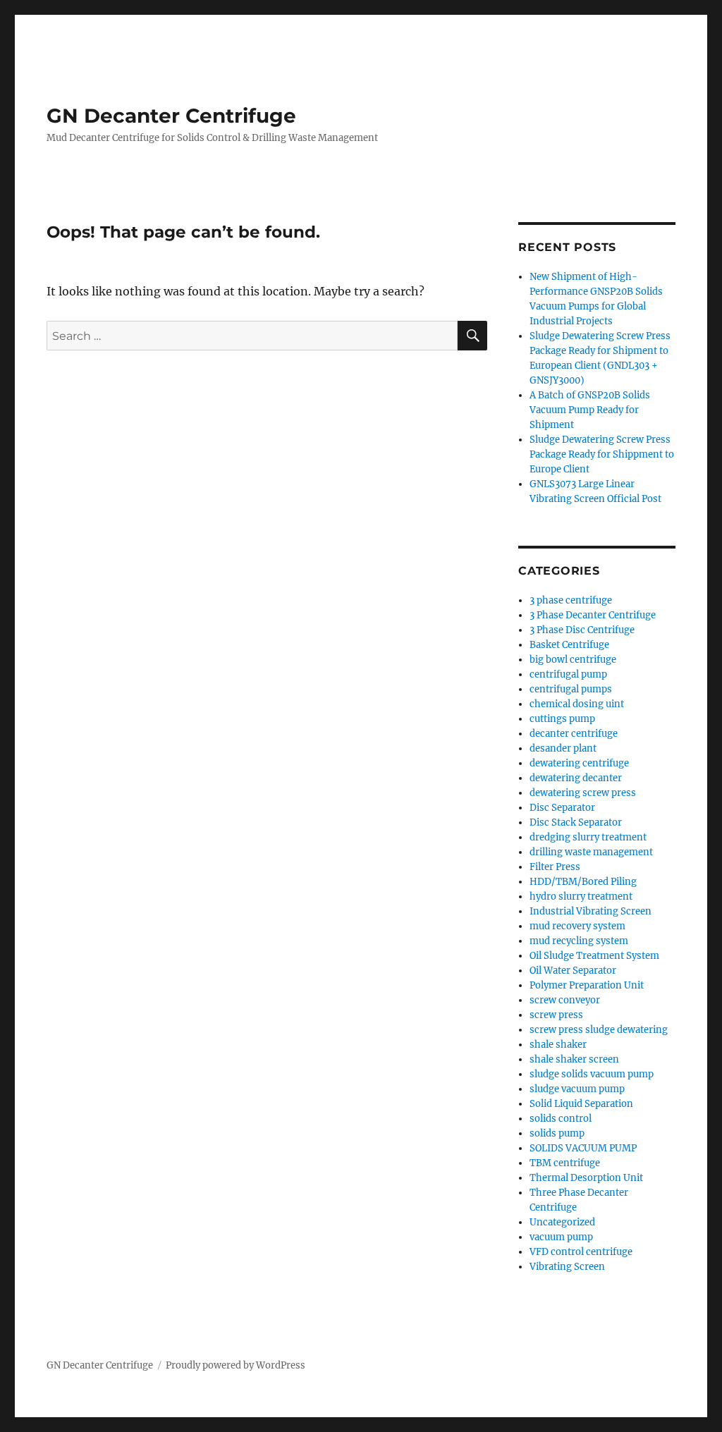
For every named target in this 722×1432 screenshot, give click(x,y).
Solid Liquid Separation (581, 1104)
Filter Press (555, 867)
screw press (556, 1015)
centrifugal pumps (571, 689)
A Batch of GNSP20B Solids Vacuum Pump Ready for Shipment (590, 410)
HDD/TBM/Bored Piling (583, 882)
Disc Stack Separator (576, 822)
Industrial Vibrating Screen (590, 911)
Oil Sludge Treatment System (594, 956)
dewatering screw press (583, 793)
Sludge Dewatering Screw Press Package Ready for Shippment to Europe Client (602, 454)
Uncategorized (562, 1222)
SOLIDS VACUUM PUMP (583, 1148)
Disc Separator (562, 808)
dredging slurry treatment (588, 837)
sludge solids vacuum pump (592, 1074)
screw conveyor (565, 1000)
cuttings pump (562, 719)
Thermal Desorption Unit (586, 1178)
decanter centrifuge (574, 734)
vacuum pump (561, 1237)
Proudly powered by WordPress (235, 1365)
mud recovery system (577, 926)
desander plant (563, 748)
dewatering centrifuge (579, 763)
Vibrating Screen (567, 1267)
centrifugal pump (568, 674)
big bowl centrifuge (573, 660)
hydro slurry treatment (581, 896)
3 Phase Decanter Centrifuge (593, 615)
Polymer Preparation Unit (587, 985)
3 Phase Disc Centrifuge (582, 630)
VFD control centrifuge (581, 1252)
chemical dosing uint (577, 704)
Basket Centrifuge (569, 645)
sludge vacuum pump (577, 1089)
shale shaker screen (574, 1059)
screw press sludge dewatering (599, 1030)
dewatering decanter (576, 778)
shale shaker (558, 1045)
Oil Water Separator (573, 971)
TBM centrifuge (565, 1163)
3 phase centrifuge (571, 600)
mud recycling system (579, 941)
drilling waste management (591, 852)
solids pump (557, 1133)
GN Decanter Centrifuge (171, 116)
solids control (561, 1119)
